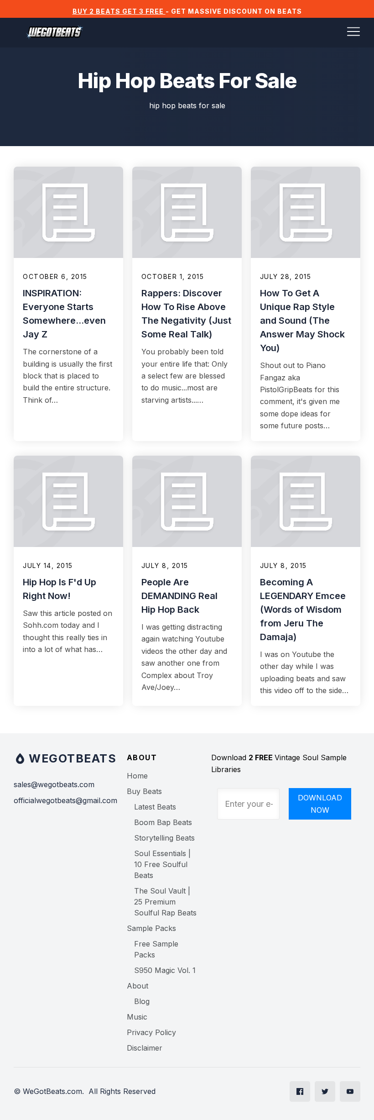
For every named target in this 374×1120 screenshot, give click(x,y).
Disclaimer (144, 1047)
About (137, 985)
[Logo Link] (55, 33)
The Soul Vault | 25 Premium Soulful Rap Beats (165, 901)
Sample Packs (151, 928)
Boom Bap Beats (163, 822)
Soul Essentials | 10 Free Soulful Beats (162, 864)
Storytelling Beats (164, 837)
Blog (142, 1001)
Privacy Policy (151, 1032)
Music (137, 1016)
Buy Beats (144, 791)
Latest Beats (155, 806)
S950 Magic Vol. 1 (165, 970)
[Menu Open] (232, 31)
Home (137, 775)
